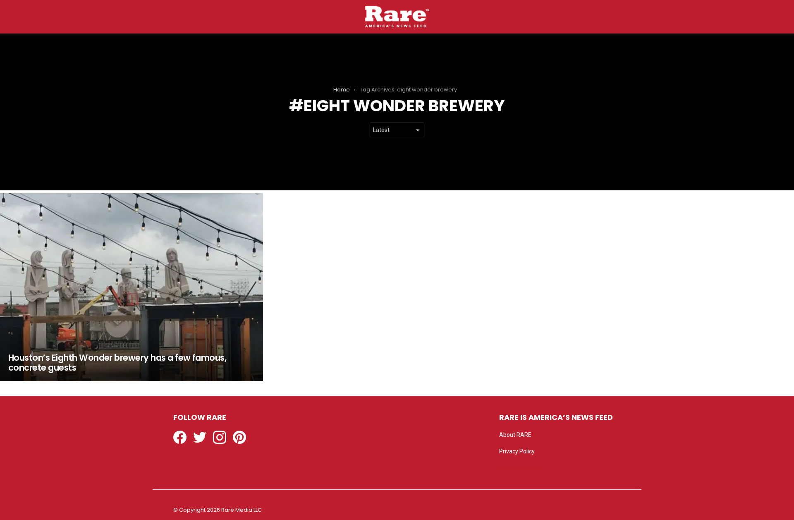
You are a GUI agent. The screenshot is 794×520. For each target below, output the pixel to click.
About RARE (515, 434)
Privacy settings (519, 468)
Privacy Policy (517, 451)
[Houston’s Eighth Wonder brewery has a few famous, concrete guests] (131, 287)
